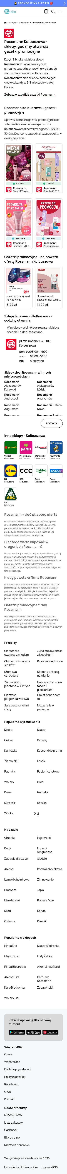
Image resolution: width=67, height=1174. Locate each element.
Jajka (40, 890)
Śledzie (42, 859)
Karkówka (10, 751)
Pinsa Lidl (10, 946)
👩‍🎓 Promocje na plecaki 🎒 (33, 3)
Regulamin (11, 1084)
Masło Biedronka (48, 946)
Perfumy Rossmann (44, 979)
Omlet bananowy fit (48, 697)
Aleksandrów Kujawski (12, 385)
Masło (41, 730)
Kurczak (9, 803)
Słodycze (10, 890)
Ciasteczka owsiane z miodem (16, 653)
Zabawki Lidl (45, 987)
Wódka (8, 813)
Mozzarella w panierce (45, 707)
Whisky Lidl (11, 998)
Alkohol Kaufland (48, 967)
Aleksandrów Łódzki (45, 385)
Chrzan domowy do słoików (17, 663)
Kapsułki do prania (49, 751)
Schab (41, 911)
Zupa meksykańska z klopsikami (50, 653)
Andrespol (11, 396)
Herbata (42, 792)
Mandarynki (12, 900)
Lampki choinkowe (16, 879)
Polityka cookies (14, 1077)
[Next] (64, 3)
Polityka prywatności (17, 1069)
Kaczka (42, 803)
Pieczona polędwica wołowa (16, 697)
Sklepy (12, 22)
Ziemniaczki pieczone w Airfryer (17, 684)
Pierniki (42, 921)
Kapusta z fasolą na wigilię (48, 673)
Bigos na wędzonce (50, 661)
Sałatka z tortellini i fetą (16, 707)
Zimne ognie (45, 879)
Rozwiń (52, 423)
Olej (36, 814)
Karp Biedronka (14, 987)
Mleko (8, 730)
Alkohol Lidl (11, 977)
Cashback (10, 1130)
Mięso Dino (11, 956)
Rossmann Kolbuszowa (44, 22)
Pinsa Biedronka (15, 967)
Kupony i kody (13, 1115)
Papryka (9, 771)
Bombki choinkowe (49, 869)
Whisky (9, 782)
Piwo (40, 782)
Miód (7, 911)
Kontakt (9, 1099)
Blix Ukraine (12, 1137)
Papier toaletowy (48, 771)
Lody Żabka (44, 956)
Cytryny (9, 921)
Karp (7, 848)
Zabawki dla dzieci (16, 859)
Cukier (8, 740)
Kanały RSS (50, 1167)
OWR (7, 1092)
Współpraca (12, 1062)
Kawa (8, 792)
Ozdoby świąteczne (45, 850)
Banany (42, 740)
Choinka (9, 838)
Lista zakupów (13, 1122)
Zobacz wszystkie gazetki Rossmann (29, 94)
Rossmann (24, 22)
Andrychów (44, 396)
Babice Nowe (49, 407)
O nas (8, 1054)
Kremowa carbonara (11, 673)
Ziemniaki (11, 761)
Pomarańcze (45, 900)
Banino (49, 415)
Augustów (11, 407)
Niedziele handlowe (17, 1145)
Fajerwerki (44, 838)
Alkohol (9, 869)
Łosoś (41, 761)
